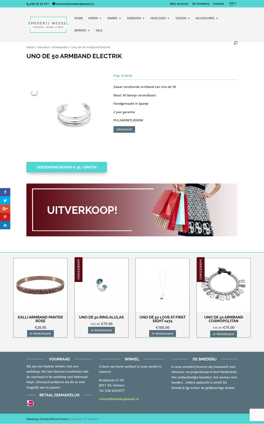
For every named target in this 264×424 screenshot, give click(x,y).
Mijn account (179, 4)
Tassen (180, 18)
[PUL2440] (75, 112)
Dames (112, 18)
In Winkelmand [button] (40, 333)
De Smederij (200, 4)
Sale (99, 30)
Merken (80, 30)
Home (78, 18)
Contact (218, 4)
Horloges (158, 18)
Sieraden (134, 18)
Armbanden (60, 47)
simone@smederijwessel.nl (119, 399)
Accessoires (205, 18)
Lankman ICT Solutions (85, 419)
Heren (93, 18)
